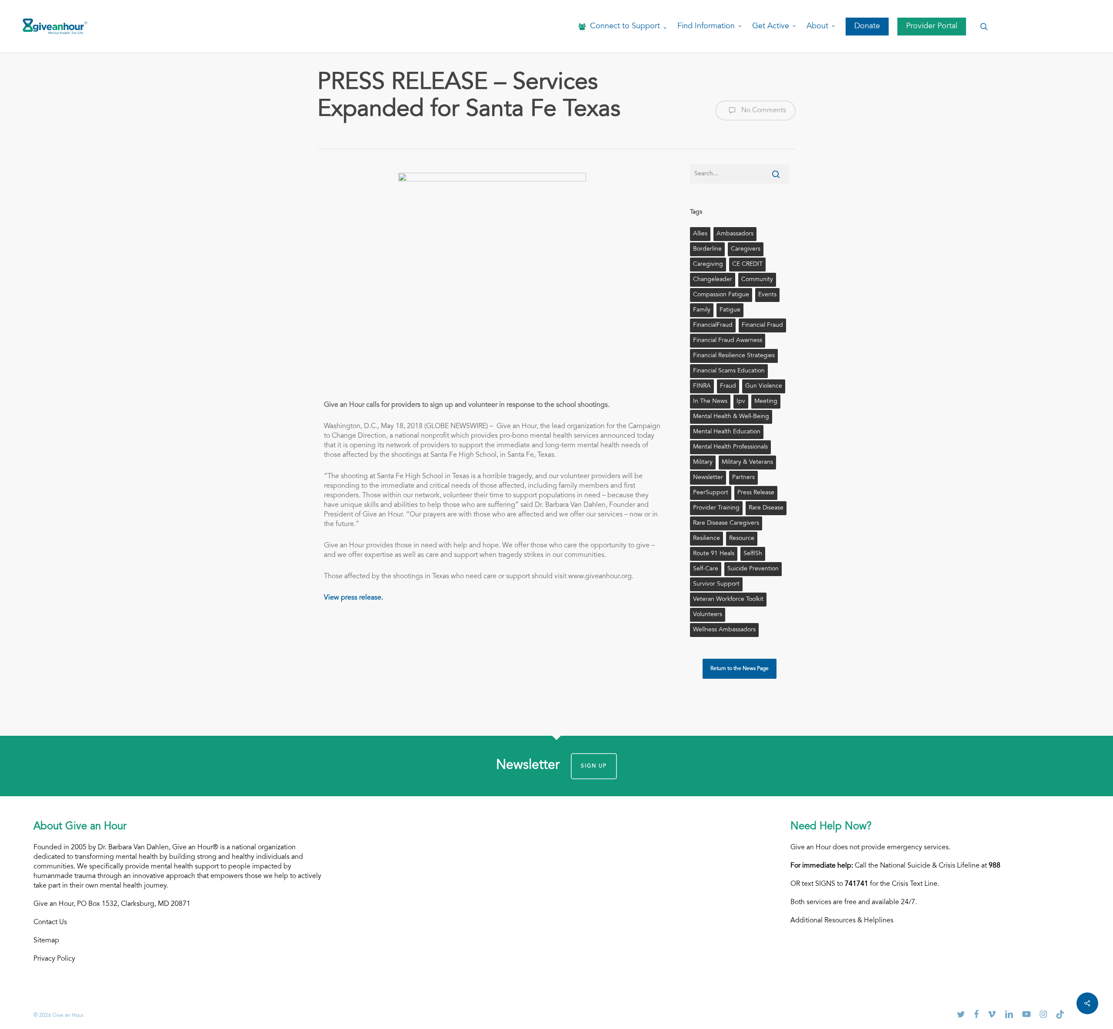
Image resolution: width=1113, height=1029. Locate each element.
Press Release (755, 493)
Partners (743, 478)
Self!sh (752, 554)
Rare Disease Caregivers (726, 523)
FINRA (702, 386)
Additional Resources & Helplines (841, 920)
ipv (740, 402)
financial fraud (762, 325)
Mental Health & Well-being (731, 417)
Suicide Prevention (753, 569)
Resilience (706, 539)
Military (703, 462)
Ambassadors (734, 234)
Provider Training (716, 508)
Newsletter (708, 478)
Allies (700, 234)
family (701, 310)
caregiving (708, 264)
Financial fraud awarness (727, 341)
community (757, 280)
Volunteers (707, 615)
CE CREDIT (747, 264)
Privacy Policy (54, 958)
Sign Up (594, 766)
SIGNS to (841, 884)
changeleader (712, 280)
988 (994, 865)
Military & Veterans (747, 462)
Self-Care (705, 569)
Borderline (707, 249)
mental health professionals (730, 447)
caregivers (745, 249)
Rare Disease (766, 508)
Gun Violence (763, 386)
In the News (710, 402)
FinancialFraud (713, 325)
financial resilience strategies (734, 356)
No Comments (763, 110)
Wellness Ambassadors (724, 630)
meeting (765, 402)
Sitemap (46, 940)
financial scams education (729, 371)
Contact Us (50, 922)
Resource (741, 539)
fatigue (730, 310)
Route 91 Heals (713, 554)
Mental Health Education (726, 432)
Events (767, 295)
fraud (728, 386)
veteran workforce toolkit (728, 600)
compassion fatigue (721, 295)
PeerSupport (710, 493)
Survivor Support (716, 584)
